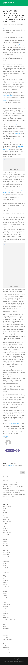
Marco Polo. (20, 238)
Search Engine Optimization (9, 619)
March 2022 (5, 530)
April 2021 (5, 543)
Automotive (5, 580)
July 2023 (5, 508)
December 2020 (6, 552)
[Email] (19, 450)
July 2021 (5, 537)
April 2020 (5, 567)
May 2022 (5, 526)
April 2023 (5, 515)
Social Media (6, 628)
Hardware (5, 600)
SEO (4, 624)
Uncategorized (6, 637)
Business (5, 584)
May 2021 (5, 541)
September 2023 (7, 506)
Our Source (7, 24)
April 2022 (5, 528)
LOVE (23, 37)
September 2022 (7, 521)
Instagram (5, 606)
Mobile (4, 615)
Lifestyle (5, 611)
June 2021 (5, 539)
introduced (17, 133)
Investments (6, 608)
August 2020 (6, 561)
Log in (4, 645)
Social (19, 24)
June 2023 (5, 510)
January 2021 (6, 550)
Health (4, 602)
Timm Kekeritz (6, 149)
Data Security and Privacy (9, 586)
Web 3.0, (20, 81)
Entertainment (6, 589)
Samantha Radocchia (8, 95)
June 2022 (5, 523)
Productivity (5, 617)
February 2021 (6, 548)
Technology (5, 635)
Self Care (5, 622)
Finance (5, 593)
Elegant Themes (14, 661)
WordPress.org (6, 652)
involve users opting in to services (14, 195)
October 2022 (6, 519)
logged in (11, 465)
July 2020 (5, 563)
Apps (4, 578)
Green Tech (5, 597)
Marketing (5, 613)
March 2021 (5, 545)
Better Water (6, 582)
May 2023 (5, 512)
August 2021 (6, 534)
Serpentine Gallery (7, 358)
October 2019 (6, 572)
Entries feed (6, 647)
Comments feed (6, 649)
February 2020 (6, 570)
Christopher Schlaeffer (14, 124)
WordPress (14, 663)
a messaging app (18, 44)
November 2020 (6, 554)
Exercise (5, 591)
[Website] (16, 450)
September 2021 (7, 532)
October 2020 (6, 556)
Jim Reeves (20, 146)
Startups (5, 633)
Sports (4, 630)
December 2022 (6, 517)
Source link (5, 436)
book (20, 120)
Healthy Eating (6, 604)
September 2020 (7, 559)
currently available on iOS (14, 423)
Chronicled (5, 100)
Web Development (7, 639)
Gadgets (5, 595)
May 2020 (5, 565)
